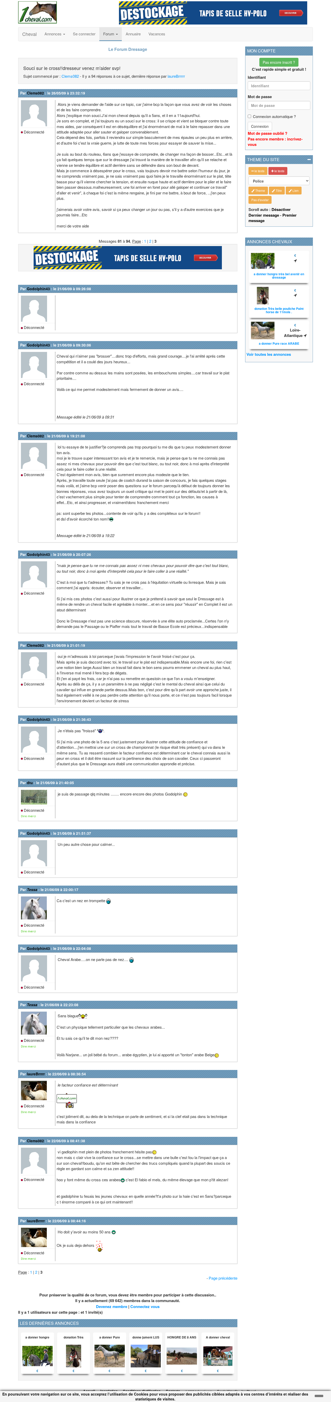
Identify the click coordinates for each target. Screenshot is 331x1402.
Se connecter (84, 33)
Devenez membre (111, 1306)
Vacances (156, 33)
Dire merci (28, 816)
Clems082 (70, 76)
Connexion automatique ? (274, 116)
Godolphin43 (38, 288)
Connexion (260, 126)
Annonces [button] (53, 33)
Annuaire (133, 33)
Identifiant (257, 77)
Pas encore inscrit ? (279, 62)
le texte (259, 171)
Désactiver (281, 209)
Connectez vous (145, 1306)
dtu (30, 782)
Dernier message (264, 215)
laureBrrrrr (176, 76)
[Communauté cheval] (64, 12)
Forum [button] (109, 33)
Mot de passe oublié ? (267, 133)
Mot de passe (260, 96)
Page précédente (223, 1278)
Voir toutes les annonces (268, 354)
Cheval (29, 33)
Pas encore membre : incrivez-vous (275, 141)
